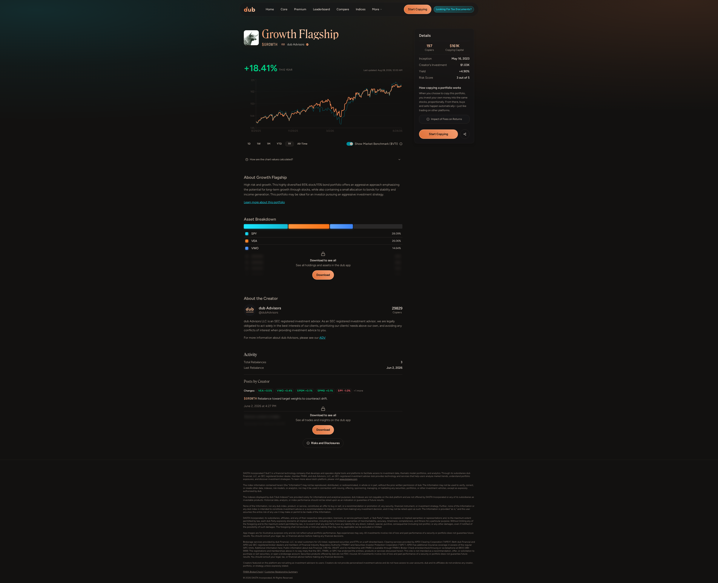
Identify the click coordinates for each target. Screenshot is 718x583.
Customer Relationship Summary (281, 571)
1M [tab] (268, 143)
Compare (343, 9)
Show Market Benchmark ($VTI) (376, 144)
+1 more (358, 390)
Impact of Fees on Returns (446, 119)
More (375, 9)
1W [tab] (259, 143)
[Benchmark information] (400, 143)
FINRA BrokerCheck (253, 571)
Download (323, 275)
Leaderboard (321, 9)
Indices (360, 9)
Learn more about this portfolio (264, 202)
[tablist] (277, 143)
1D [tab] (249, 143)
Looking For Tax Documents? (454, 9)
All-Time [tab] (302, 143)
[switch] (349, 144)
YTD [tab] (279, 143)
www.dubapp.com (348, 479)
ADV (322, 337)
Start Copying (417, 9)
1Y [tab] (289, 143)
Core (284, 9)
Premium (300, 9)
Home (270, 9)
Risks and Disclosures (325, 443)
